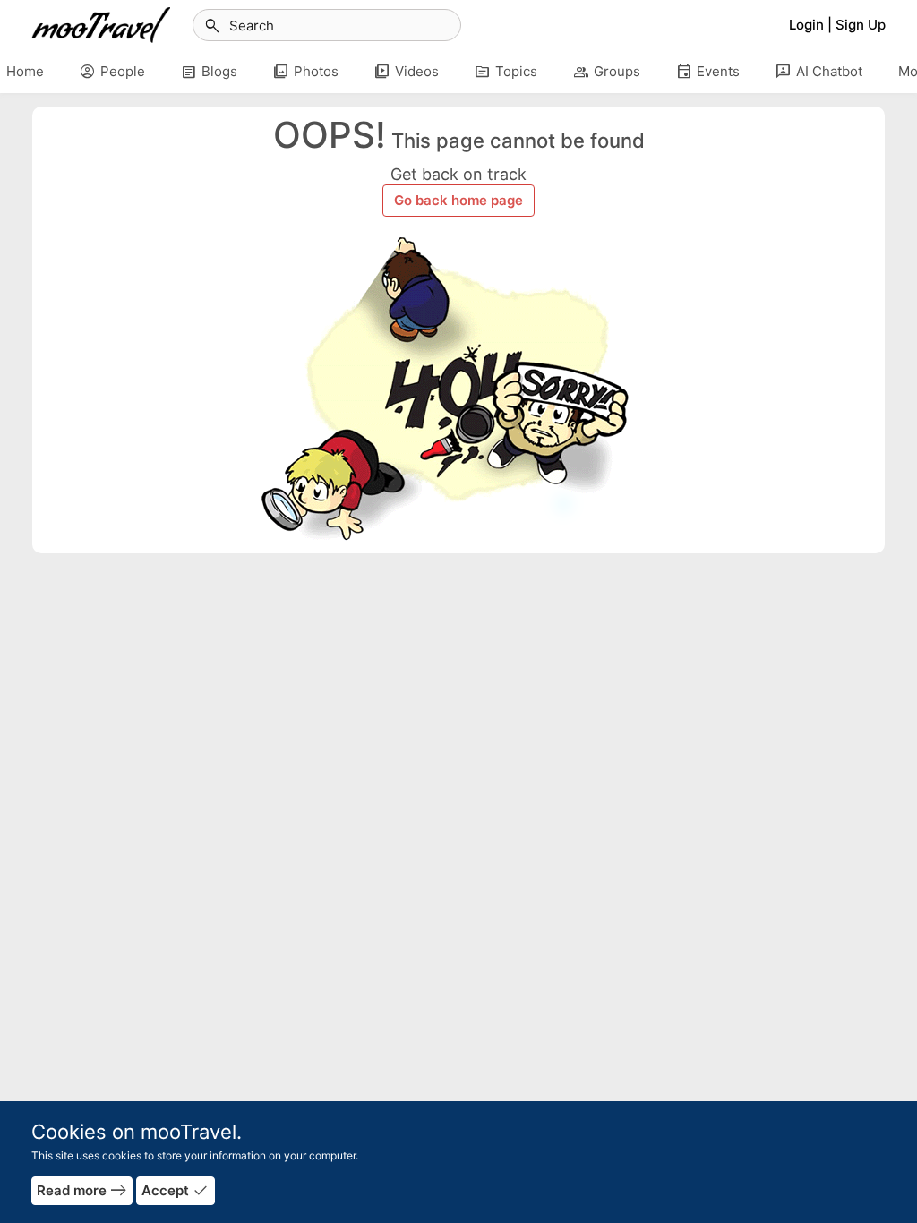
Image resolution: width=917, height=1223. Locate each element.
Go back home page (458, 200)
